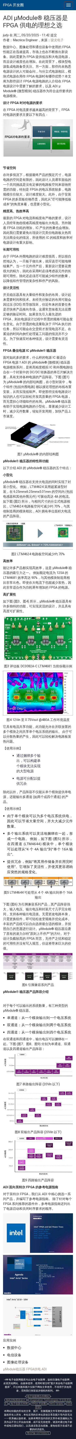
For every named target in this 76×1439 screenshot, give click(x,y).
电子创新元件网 (19, 1403)
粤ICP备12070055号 (38, 1433)
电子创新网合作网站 (38, 1396)
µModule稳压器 (14, 1369)
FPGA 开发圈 (13, 5)
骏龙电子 (57, 40)
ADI (44, 1369)
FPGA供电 (33, 1369)
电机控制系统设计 (15, 1400)
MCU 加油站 (56, 1403)
